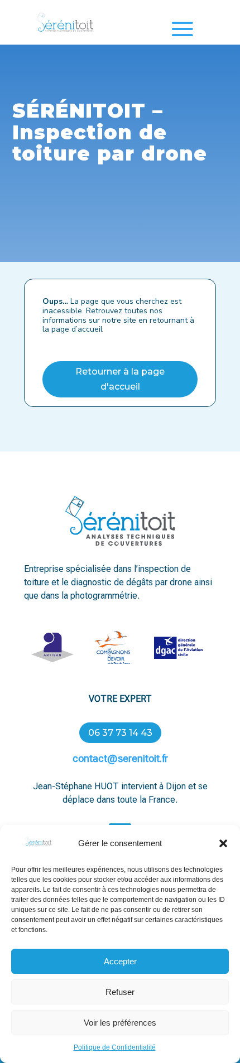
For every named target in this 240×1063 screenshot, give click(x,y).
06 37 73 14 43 (120, 732)
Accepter (120, 961)
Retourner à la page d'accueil (120, 379)
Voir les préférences (120, 1022)
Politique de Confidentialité (115, 1047)
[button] (223, 843)
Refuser (120, 992)
